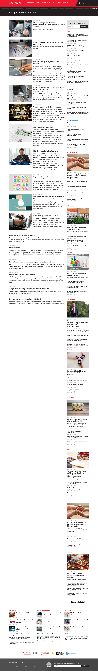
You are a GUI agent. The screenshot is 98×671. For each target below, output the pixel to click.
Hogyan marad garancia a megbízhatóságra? (73, 390)
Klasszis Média (32, 666)
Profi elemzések (57, 2)
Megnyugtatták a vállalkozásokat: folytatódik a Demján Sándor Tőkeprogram (77, 241)
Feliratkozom (84, 26)
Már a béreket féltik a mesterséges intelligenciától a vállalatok (77, 575)
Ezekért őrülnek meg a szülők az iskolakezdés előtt (77, 627)
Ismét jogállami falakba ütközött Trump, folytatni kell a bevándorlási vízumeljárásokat (77, 323)
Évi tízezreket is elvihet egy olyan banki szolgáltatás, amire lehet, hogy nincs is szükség (76, 188)
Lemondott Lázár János (73, 535)
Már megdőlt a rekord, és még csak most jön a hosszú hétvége (78, 198)
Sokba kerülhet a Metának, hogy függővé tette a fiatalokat (76, 373)
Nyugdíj (44, 2)
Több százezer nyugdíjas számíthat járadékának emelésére (75, 51)
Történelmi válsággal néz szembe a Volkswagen (75, 385)
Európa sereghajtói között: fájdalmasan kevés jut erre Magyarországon (76, 176)
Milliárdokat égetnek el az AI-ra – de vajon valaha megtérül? (77, 594)
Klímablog (70, 398)
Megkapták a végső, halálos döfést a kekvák (77, 335)
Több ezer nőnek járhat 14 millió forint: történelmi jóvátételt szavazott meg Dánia (77, 145)
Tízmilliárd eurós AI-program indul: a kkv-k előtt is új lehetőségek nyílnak (77, 589)
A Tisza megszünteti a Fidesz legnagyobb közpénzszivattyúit (77, 56)
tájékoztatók (19, 666)
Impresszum (12, 665)
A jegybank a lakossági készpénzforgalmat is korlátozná (29, 289)
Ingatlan (38, 2)
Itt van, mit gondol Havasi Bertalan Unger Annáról (77, 108)
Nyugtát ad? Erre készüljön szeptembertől (76, 274)
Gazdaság (70, 449)
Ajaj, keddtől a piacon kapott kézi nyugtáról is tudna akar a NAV (77, 65)
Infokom (69, 552)
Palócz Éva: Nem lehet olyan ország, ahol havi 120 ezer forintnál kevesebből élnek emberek (77, 247)
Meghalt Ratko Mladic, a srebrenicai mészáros (75, 130)
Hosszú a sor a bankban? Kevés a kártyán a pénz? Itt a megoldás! (48, 88)
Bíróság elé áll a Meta (70, 633)
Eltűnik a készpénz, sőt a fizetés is (45, 151)
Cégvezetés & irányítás (44, 610)
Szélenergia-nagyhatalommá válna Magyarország (75, 193)
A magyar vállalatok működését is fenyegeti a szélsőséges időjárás (77, 437)
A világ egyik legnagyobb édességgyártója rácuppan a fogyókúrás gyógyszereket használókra (20, 638)
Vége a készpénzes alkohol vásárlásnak (47, 107)
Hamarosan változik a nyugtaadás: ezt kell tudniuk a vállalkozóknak (77, 287)
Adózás (49, 2)
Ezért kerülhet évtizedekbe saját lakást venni (76, 228)
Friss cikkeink (30, 2)
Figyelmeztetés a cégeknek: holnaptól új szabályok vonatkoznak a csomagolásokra (77, 345)
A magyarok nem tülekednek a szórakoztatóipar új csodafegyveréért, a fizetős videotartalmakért (77, 71)
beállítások (25, 666)
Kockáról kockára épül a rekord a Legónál (77, 380)
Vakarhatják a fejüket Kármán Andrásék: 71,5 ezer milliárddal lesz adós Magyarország (78, 113)
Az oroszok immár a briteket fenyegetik (76, 61)
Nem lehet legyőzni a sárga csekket (46, 216)
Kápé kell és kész (15, 248)
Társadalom (71, 501)
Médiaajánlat (22, 665)
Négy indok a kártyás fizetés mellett (22, 274)
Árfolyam (65, 2)
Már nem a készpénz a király (43, 127)
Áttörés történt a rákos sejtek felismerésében (74, 544)
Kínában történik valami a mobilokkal (79, 619)
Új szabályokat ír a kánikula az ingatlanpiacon (74, 432)
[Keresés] (87, 3)
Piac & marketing (69, 610)
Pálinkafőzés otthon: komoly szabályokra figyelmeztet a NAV (77, 292)
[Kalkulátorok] (80, 3)
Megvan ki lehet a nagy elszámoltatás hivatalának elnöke (76, 77)
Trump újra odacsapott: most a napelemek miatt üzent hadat (77, 442)
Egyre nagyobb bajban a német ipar (45, 640)
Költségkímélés (72, 152)
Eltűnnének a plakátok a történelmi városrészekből (77, 636)
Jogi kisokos (71, 299)
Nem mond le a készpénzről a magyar (22, 235)
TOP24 (70, 89)
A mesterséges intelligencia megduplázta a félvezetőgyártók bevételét (23, 628)
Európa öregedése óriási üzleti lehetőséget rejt (77, 539)
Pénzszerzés (71, 206)
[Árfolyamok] (83, 3)
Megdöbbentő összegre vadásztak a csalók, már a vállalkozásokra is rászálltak (77, 584)
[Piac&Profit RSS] (22, 662)
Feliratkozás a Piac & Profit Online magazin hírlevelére (66, 663)
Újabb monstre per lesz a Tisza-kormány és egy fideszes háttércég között (77, 340)
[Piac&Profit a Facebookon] (19, 662)
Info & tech (12, 610)
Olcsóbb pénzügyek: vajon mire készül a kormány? (47, 62)
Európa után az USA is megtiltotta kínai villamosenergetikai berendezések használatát (25, 621)
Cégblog (69, 349)
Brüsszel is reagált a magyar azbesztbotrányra (74, 135)
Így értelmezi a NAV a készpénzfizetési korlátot (26, 299)
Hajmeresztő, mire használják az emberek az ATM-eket (48, 43)
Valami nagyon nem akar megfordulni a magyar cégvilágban (52, 613)
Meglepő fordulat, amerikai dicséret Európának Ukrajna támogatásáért (75, 46)
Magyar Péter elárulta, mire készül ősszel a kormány (77, 140)
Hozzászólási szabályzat (32, 665)
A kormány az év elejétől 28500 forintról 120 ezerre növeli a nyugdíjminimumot (77, 82)
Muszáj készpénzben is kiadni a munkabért (48, 196)
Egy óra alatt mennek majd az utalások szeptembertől (47, 178)
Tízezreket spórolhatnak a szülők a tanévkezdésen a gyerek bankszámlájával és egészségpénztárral (77, 35)
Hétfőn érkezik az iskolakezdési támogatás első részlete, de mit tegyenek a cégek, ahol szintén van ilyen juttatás (48, 637)
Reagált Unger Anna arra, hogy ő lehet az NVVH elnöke (76, 103)
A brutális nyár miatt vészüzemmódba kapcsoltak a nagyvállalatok (52, 627)
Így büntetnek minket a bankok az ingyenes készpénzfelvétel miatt (32, 262)
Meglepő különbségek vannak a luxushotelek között (77, 420)
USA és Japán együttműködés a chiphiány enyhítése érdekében (77, 41)
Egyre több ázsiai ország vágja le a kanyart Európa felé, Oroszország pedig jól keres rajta (77, 124)
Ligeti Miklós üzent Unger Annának (75, 92)
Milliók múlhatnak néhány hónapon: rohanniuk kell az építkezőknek (75, 282)
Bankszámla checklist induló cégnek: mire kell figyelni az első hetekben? (52, 620)
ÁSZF (17, 665)
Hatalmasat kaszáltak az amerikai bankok (77, 236)
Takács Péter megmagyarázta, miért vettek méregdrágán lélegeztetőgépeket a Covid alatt (77, 97)
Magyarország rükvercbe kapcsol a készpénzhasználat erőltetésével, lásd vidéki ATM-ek (49, 25)
